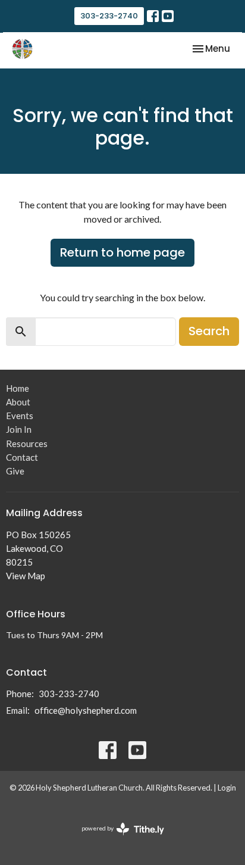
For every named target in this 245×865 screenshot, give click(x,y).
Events (19, 415)
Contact (22, 457)
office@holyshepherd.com (85, 710)
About (18, 401)
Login (227, 787)
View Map (25, 575)
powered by (116, 838)
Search (209, 331)
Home (17, 388)
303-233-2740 (109, 15)
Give (15, 471)
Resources (27, 443)
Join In (19, 429)
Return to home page (122, 252)
